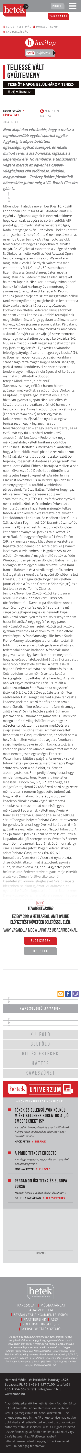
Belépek (40, 951)
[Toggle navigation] (72, 7)
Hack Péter (22, 1141)
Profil (58, 6)
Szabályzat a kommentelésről (41, 1315)
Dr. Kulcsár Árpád (28, 1198)
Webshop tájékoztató (41, 1329)
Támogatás (59, 16)
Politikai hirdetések (41, 1324)
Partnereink (35, 1319)
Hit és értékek (55, 1198)
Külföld (45, 1169)
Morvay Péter (24, 1169)
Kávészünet (11, 115)
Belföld (40, 1141)
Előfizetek (41, 941)
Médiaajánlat (52, 1305)
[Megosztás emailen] (60, 994)
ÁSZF (55, 1319)
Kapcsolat (26, 1305)
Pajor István (12, 111)
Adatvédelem (41, 1310)
